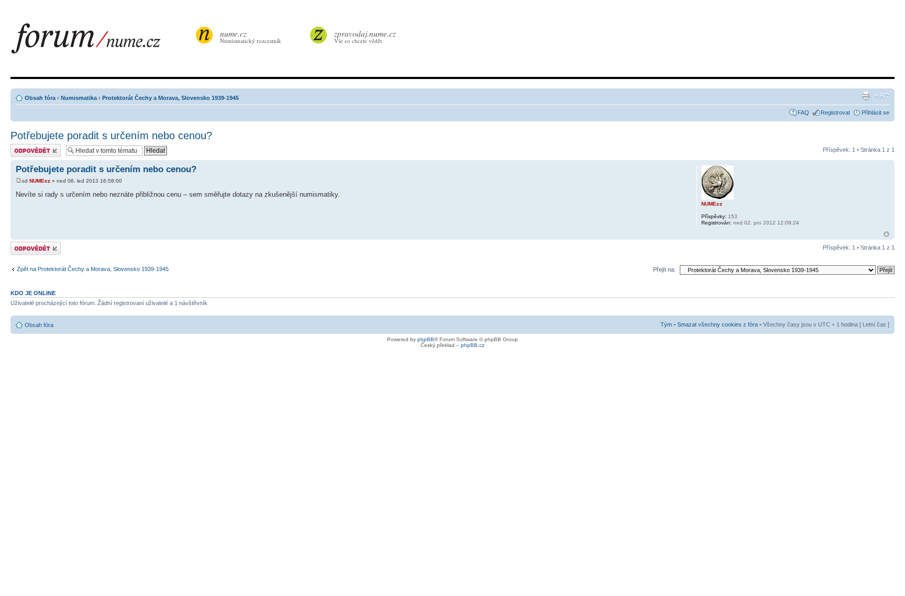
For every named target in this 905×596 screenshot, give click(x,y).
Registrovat (835, 112)
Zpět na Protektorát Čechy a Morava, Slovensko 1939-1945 (93, 269)
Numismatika (79, 98)
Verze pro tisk (865, 95)
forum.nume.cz (102, 41)
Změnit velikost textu (881, 95)
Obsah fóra (40, 98)
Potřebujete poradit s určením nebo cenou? (111, 135)
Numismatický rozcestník (250, 36)
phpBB (425, 339)
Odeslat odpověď (32, 147)
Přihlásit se (875, 112)
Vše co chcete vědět (365, 36)
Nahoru (886, 234)
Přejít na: (664, 269)
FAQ (803, 112)
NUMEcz (39, 181)
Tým (666, 324)
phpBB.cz (472, 345)
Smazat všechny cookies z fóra (717, 324)
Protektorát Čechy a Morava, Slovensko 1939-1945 (170, 98)
